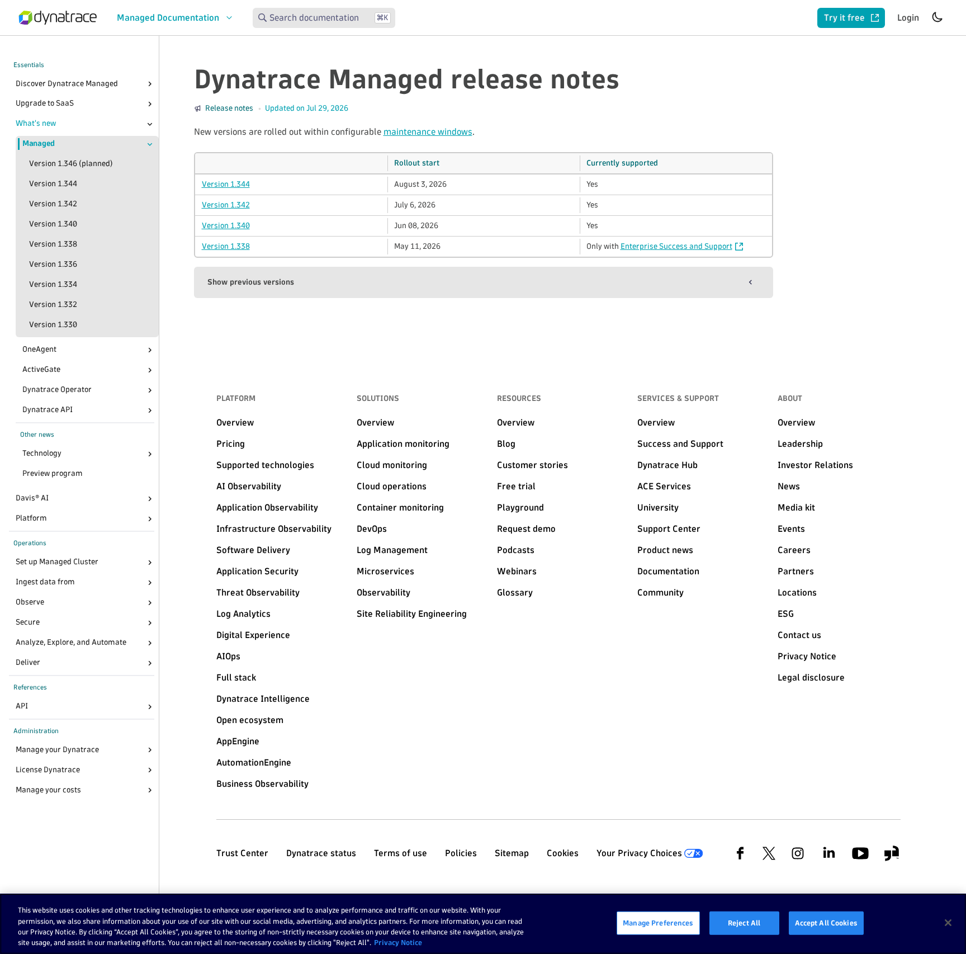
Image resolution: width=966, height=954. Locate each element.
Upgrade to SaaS (45, 103)
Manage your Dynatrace (57, 749)
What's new (36, 123)
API (22, 706)
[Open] (150, 84)
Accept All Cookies (826, 922)
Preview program (52, 474)
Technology (41, 453)
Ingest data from (45, 582)
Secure (28, 622)
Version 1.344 (53, 184)
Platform (31, 518)
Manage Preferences (658, 922)
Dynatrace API (47, 410)
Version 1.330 (53, 325)
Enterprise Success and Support (676, 246)
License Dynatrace (48, 769)
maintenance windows (427, 131)
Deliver (28, 663)
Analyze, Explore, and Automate (71, 642)
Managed (38, 144)
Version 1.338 (53, 244)
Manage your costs (48, 790)
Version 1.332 (53, 305)
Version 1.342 (53, 204)
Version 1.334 (53, 285)
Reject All (744, 922)
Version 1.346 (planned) (71, 164)
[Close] (150, 124)
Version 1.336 (53, 264)
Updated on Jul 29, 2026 (306, 108)
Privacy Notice (398, 942)
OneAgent (39, 349)
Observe (30, 602)
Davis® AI (32, 498)
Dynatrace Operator (57, 390)
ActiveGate (41, 370)
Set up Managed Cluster (57, 562)
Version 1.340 (53, 224)
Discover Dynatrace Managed (67, 83)
